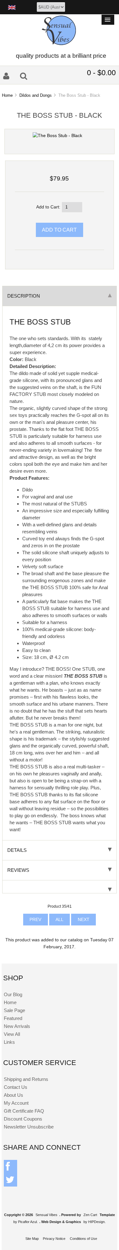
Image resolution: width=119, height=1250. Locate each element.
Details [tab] (17, 850)
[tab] (59, 886)
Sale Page (14, 1010)
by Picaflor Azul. (25, 1222)
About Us (13, 1095)
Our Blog (13, 994)
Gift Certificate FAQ (24, 1111)
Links (9, 1042)
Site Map (32, 1238)
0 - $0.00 (101, 73)
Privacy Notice (54, 1238)
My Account (16, 1103)
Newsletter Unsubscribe (29, 1126)
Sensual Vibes (46, 1215)
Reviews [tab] (18, 870)
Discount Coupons (23, 1119)
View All (12, 1034)
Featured (13, 1018)
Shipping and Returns (26, 1079)
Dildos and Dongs (35, 95)
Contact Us (15, 1087)
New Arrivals (17, 1026)
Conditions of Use (83, 1238)
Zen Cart (90, 1215)
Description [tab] (23, 296)
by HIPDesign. (94, 1222)
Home (7, 95)
